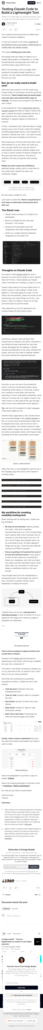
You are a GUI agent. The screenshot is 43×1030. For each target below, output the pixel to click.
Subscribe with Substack (23, 995)
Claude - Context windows (21, 463)
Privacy (36, 1014)
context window (31, 418)
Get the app (31, 1021)
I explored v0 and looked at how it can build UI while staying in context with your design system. (21, 44)
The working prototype (21, 645)
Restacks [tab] (15, 909)
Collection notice (24, 1016)
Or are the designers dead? (11, 947)
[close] (37, 957)
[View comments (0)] (11, 30)
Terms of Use (31, 1000)
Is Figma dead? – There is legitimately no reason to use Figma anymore (17, 941)
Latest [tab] (9, 934)
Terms (15, 1016)
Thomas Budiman (11, 23)
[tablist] (10, 909)
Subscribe (31, 3)
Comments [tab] (6, 909)
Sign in (39, 3)
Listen (39, 24)
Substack (12, 1026)
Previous (8, 895)
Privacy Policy (21, 1004)
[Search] (39, 934)
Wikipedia (28, 824)
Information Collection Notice (25, 1002)
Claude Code (21, 274)
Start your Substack (16, 1021)
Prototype (8, 786)
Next (36, 895)
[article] (21, 945)
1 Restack (24, 881)
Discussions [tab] (17, 934)
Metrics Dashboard (21, 770)
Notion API (18, 659)
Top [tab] (4, 934)
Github (11, 778)
